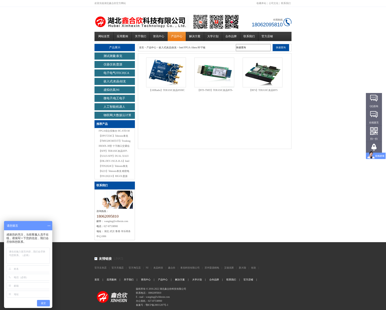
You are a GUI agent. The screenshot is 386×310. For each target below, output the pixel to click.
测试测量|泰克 (113, 56)
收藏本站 (261, 3)
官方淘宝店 (135, 267)
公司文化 (273, 3)
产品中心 (176, 36)
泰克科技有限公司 (190, 267)
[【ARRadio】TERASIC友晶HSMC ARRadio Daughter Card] (166, 72)
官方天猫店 (118, 267)
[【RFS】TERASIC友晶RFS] (262, 72)
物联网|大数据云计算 (117, 115)
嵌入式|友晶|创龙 (115, 81)
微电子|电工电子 (114, 98)
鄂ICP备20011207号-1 (157, 305)
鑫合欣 (171, 267)
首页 (141, 47)
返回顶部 (374, 155)
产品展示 (114, 47)
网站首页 (104, 36)
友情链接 (105, 258)
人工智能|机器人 (114, 106)
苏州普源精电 (212, 267)
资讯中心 (158, 36)
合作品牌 (231, 36)
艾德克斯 (229, 267)
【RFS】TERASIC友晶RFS (263, 90)
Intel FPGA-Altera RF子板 (192, 47)
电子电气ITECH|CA (116, 72)
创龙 (253, 267)
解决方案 (194, 36)
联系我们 (286, 3)
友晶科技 (158, 267)
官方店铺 (267, 36)
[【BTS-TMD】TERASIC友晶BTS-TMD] (214, 72)
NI (147, 267)
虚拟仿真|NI (111, 89)
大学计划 (213, 36)
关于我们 (140, 36)
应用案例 (122, 36)
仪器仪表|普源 (113, 64)
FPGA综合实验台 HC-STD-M (114, 130)
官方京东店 (100, 267)
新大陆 (242, 267)
